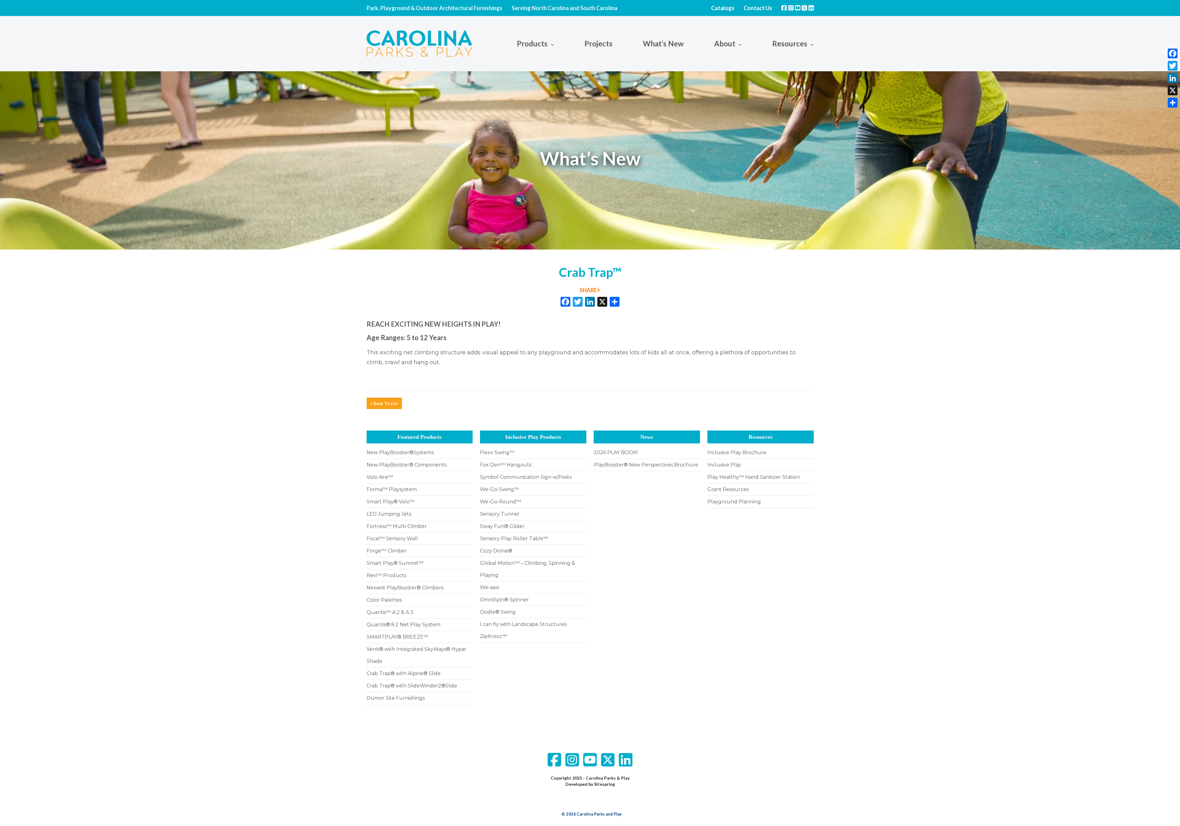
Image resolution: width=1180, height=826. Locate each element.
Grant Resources (728, 489)
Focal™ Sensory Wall (392, 538)
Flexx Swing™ (497, 452)
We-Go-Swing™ (499, 489)
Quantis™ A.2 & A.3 (390, 612)
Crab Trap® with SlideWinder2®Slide (412, 686)
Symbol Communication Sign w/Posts (526, 477)
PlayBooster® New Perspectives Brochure (646, 465)
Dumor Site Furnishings (396, 698)
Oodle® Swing (498, 612)
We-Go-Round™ (500, 502)
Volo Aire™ (380, 477)
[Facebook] (1172, 53)
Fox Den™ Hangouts (505, 465)
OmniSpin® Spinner (504, 600)
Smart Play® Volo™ (391, 502)
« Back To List (384, 403)
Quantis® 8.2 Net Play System (403, 624)
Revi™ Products (386, 575)
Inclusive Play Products (533, 437)
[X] (602, 302)
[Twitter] (1172, 66)
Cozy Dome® (496, 551)
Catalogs (722, 8)
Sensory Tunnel (499, 514)
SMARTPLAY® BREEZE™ (397, 637)
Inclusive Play (724, 465)
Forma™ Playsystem (392, 489)
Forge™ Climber (387, 551)
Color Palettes (384, 600)
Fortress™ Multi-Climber (397, 526)
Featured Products (419, 437)
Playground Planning (734, 502)
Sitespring (604, 784)
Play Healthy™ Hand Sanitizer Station (753, 477)
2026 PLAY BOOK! (616, 452)
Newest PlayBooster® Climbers (405, 588)
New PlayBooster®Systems (400, 452)
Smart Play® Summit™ (395, 563)
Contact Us (758, 8)
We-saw (489, 587)
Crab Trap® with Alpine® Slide (404, 673)
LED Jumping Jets (389, 514)
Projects (598, 43)
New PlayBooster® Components (406, 465)
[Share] (1172, 102)
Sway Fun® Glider (502, 526)
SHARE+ (590, 290)
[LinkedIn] (1172, 78)
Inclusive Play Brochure (736, 452)
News (646, 437)
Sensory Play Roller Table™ (514, 538)
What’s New (663, 43)
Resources (761, 437)
